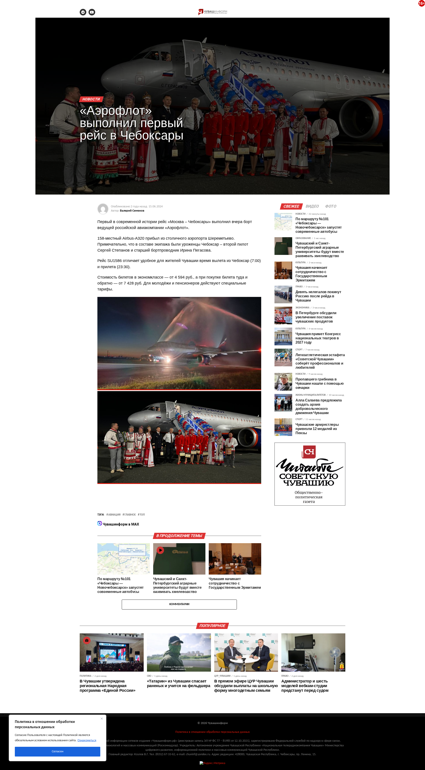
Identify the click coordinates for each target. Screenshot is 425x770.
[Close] (101, 718)
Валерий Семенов (132, 210)
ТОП (142, 515)
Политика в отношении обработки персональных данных (212, 732)
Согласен (57, 751)
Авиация (114, 515)
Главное (130, 515)
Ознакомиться (86, 740)
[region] (57, 738)
